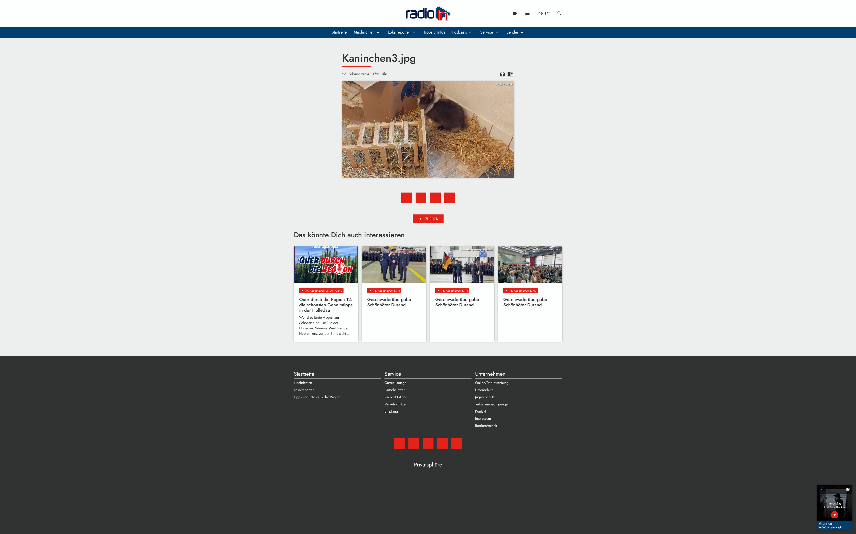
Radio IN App (395, 397)
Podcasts (459, 32)
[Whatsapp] (325, 13)
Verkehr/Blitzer (395, 404)
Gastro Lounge (395, 382)
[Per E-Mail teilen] (449, 198)
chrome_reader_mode (510, 74)
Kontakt (480, 411)
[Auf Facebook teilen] (406, 198)
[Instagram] (316, 13)
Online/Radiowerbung (491, 382)
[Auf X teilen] (421, 198)
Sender (512, 32)
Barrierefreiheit (486, 425)
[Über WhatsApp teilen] (435, 198)
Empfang (391, 411)
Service (486, 32)
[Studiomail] (298, 13)
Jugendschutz (485, 397)
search (559, 13)
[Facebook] (307, 13)
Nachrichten (364, 32)
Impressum (483, 418)
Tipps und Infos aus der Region (317, 397)
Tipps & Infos (434, 32)
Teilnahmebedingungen (492, 404)
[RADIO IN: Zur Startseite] (428, 13)
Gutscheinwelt (394, 389)
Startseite (339, 32)
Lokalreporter (399, 32)
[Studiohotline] (334, 13)
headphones (502, 74)
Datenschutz (484, 389)
